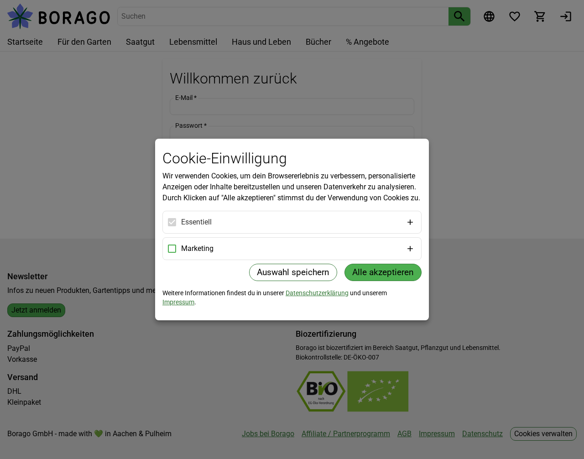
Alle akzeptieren (383, 272)
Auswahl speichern (293, 272)
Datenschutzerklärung (317, 293)
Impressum (178, 302)
